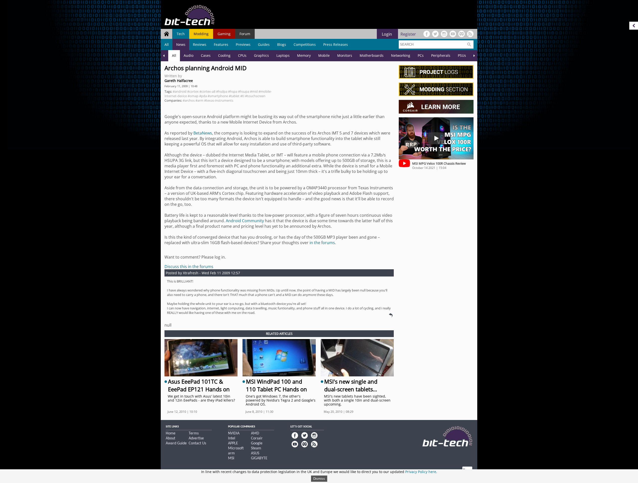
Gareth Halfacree (178, 80)
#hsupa (243, 91)
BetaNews (202, 133)
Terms (194, 433)
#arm (199, 100)
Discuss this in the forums (188, 266)
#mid (254, 91)
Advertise (196, 438)
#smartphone (218, 96)
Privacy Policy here (420, 471)
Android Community (245, 220)
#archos (189, 100)
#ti (242, 96)
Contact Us (197, 443)
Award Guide (176, 443)
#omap (193, 96)
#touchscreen (255, 96)
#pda (203, 96)
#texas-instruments (218, 100)
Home (170, 433)
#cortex (193, 91)
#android (179, 91)
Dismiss (319, 479)
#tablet (234, 96)
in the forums (322, 242)
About (170, 438)
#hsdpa (221, 91)
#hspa (232, 91)
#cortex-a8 (207, 91)
